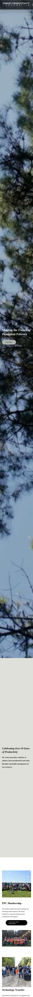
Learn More (9, 342)
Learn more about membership (14, 922)
